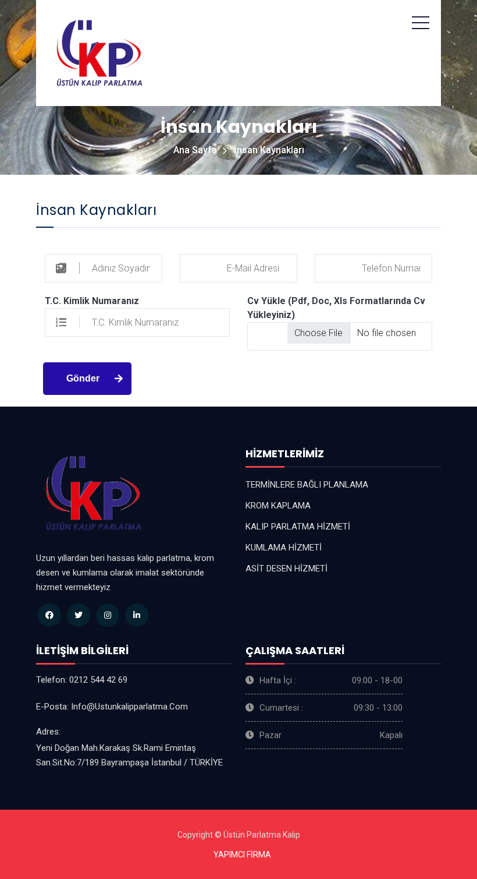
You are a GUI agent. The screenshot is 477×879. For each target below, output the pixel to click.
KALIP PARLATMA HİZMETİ (297, 526)
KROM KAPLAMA (278, 505)
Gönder (82, 378)
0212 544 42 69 (98, 680)
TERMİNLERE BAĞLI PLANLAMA (306, 484)
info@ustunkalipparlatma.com (129, 706)
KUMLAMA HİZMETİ (283, 547)
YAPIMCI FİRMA (242, 854)
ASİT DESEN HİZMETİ (286, 568)
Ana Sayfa (195, 150)
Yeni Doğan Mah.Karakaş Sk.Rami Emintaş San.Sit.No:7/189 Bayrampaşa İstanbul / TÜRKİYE (129, 755)
